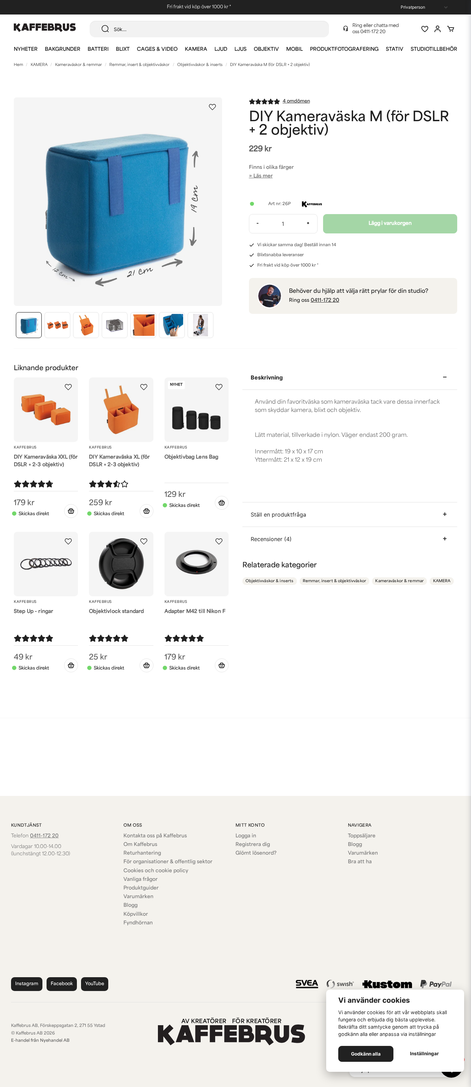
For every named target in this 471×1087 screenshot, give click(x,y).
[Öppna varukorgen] (450, 29)
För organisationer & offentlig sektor (167, 862)
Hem (18, 65)
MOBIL (294, 49)
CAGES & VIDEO (157, 49)
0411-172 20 (372, 32)
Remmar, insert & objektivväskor (139, 65)
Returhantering (142, 853)
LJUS (240, 49)
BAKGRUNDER (62, 49)
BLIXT (123, 49)
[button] (212, 107)
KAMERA (196, 49)
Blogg (130, 905)
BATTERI (98, 49)
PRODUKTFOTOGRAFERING (344, 49)
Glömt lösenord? (256, 853)
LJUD (220, 49)
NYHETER (26, 49)
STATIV (394, 49)
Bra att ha (360, 862)
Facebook (62, 984)
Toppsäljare (361, 836)
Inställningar (424, 1053)
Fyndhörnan (138, 923)
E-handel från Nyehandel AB (40, 1041)
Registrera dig (253, 844)
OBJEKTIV (266, 49)
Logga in (246, 836)
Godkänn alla (366, 1054)
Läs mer (263, 176)
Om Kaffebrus (140, 844)
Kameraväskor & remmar (78, 65)
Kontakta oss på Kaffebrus (155, 836)
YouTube (94, 984)
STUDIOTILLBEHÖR (434, 49)
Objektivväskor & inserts (199, 65)
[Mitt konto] (437, 29)
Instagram (26, 984)
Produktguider (141, 888)
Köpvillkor (135, 914)
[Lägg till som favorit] (424, 29)
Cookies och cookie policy (155, 871)
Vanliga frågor (140, 879)
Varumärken (138, 897)
